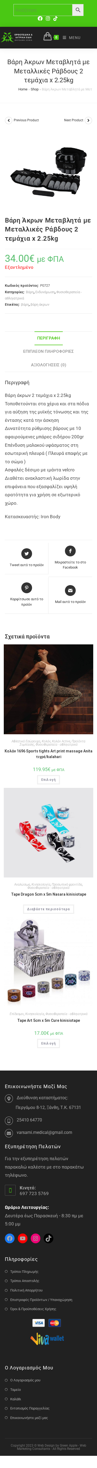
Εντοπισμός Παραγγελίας (30, 1408)
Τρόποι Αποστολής (24, 1281)
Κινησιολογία (41, 884)
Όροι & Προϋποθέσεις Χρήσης (33, 1309)
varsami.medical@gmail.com (44, 1132)
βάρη (25, 304)
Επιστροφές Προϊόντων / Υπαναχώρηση (41, 1300)
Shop (35, 89)
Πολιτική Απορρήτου (26, 1290)
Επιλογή (48, 780)
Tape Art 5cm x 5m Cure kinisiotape (48, 1020)
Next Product (73, 120)
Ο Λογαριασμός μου (25, 1380)
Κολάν (46, 741)
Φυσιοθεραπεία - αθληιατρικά (57, 744)
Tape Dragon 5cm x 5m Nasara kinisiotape (48, 894)
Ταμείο (15, 1390)
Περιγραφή (48, 338)
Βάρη (30, 292)
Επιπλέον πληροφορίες (48, 351)
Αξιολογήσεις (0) (48, 365)
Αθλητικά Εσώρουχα (26, 741)
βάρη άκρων (39, 304)
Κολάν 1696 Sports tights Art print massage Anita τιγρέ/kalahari (48, 754)
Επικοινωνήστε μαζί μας (29, 1418)
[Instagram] (48, 18)
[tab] (48, 338)
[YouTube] (22, 1238)
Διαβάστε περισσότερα (48, 909)
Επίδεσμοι (17, 1014)
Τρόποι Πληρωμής (24, 1272)
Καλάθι (15, 1399)
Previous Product (26, 120)
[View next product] (88, 120)
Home (22, 89)
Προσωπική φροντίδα (67, 884)
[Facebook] (41, 18)
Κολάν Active (61, 741)
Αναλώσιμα (22, 884)
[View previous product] (8, 120)
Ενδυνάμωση (45, 292)
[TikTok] (55, 18)
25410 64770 (29, 1120)
